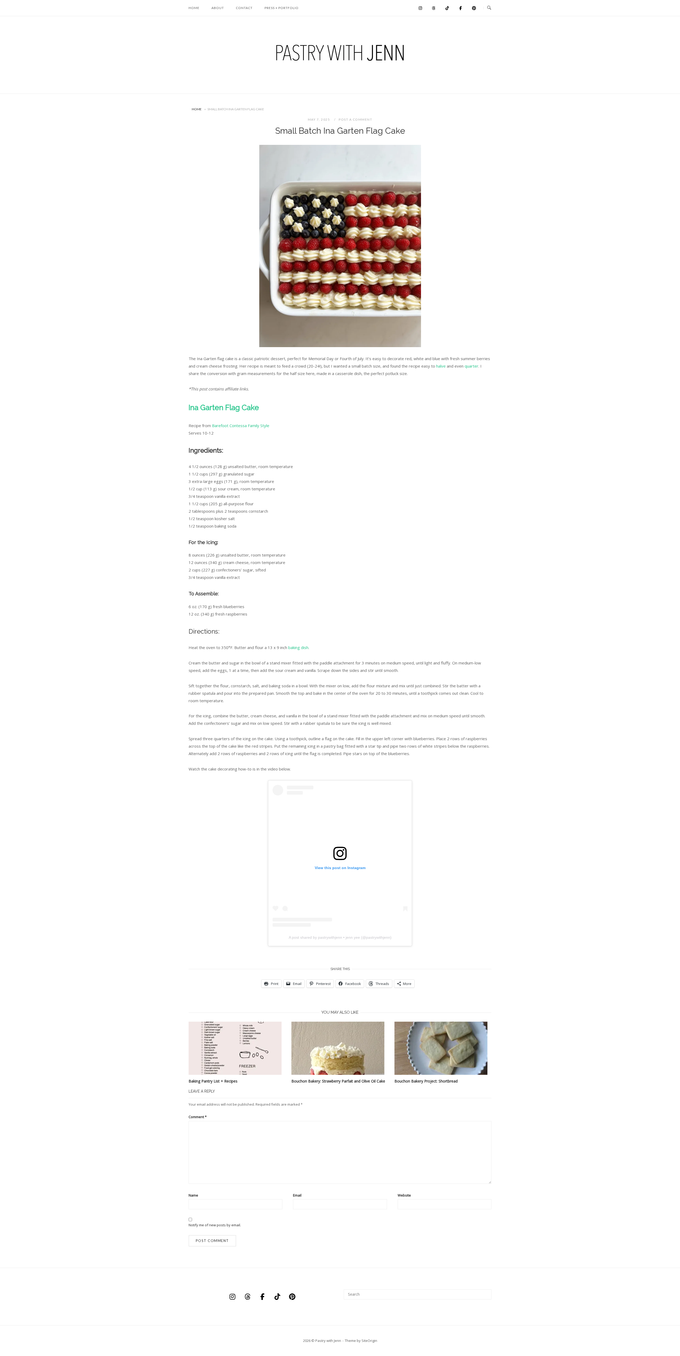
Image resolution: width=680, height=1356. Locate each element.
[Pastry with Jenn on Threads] (434, 8)
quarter (471, 366)
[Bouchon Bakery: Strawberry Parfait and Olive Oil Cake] (339, 1048)
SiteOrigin (369, 1340)
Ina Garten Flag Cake (224, 407)
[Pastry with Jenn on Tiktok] (447, 8)
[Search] (485, 1292)
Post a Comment (355, 119)
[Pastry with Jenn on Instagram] (420, 8)
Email (297, 1195)
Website (404, 1195)
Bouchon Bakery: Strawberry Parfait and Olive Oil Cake (338, 1081)
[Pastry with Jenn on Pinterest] (474, 8)
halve (441, 366)
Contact (244, 8)
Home (194, 8)
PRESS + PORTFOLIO (282, 8)
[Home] (340, 84)
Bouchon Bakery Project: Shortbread (426, 1081)
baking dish (298, 647)
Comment (198, 1116)
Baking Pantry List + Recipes (213, 1081)
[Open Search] (489, 8)
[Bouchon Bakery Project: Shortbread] (442, 1048)
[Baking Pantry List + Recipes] (236, 1048)
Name (193, 1195)
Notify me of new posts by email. (215, 1225)
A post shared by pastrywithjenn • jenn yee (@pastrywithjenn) (340, 937)
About (217, 8)
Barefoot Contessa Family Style (240, 425)
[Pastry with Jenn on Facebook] (460, 8)
